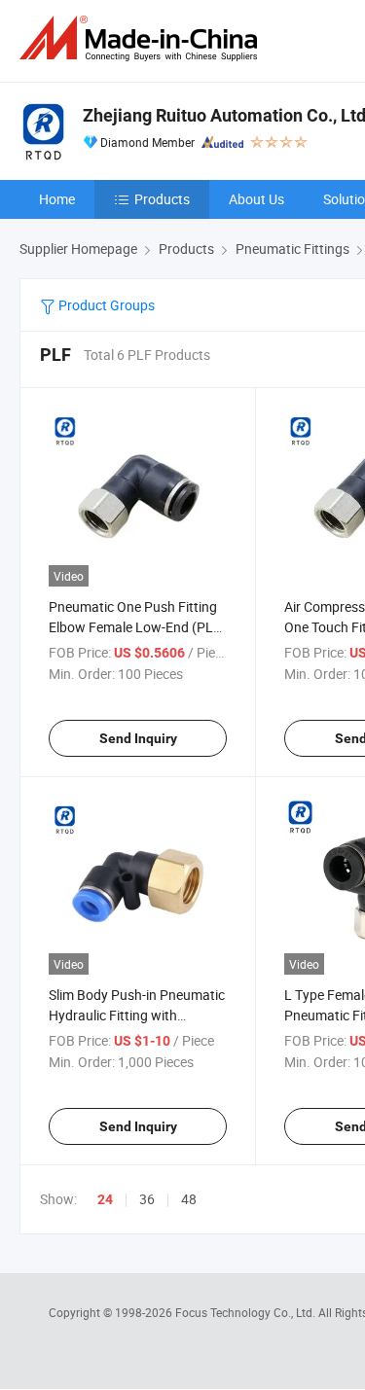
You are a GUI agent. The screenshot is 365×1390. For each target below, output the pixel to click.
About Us (256, 199)
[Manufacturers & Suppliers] (142, 38)
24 (105, 1199)
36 (147, 1199)
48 (189, 1199)
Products (162, 199)
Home (57, 199)
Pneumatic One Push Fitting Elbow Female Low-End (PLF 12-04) (135, 627)
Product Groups (105, 305)
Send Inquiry (138, 738)
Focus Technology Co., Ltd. (246, 1312)
